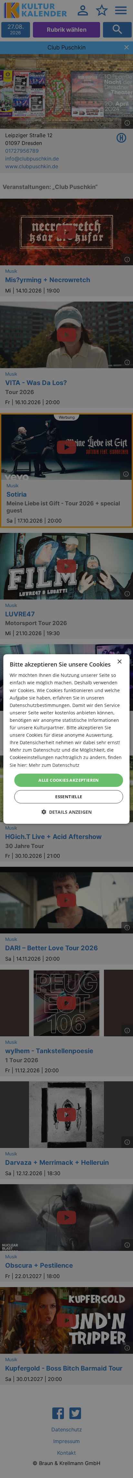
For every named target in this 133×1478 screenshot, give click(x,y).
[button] (66, 812)
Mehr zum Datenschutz (54, 765)
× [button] (119, 661)
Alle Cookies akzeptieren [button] (68, 780)
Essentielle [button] (68, 797)
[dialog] (66, 739)
